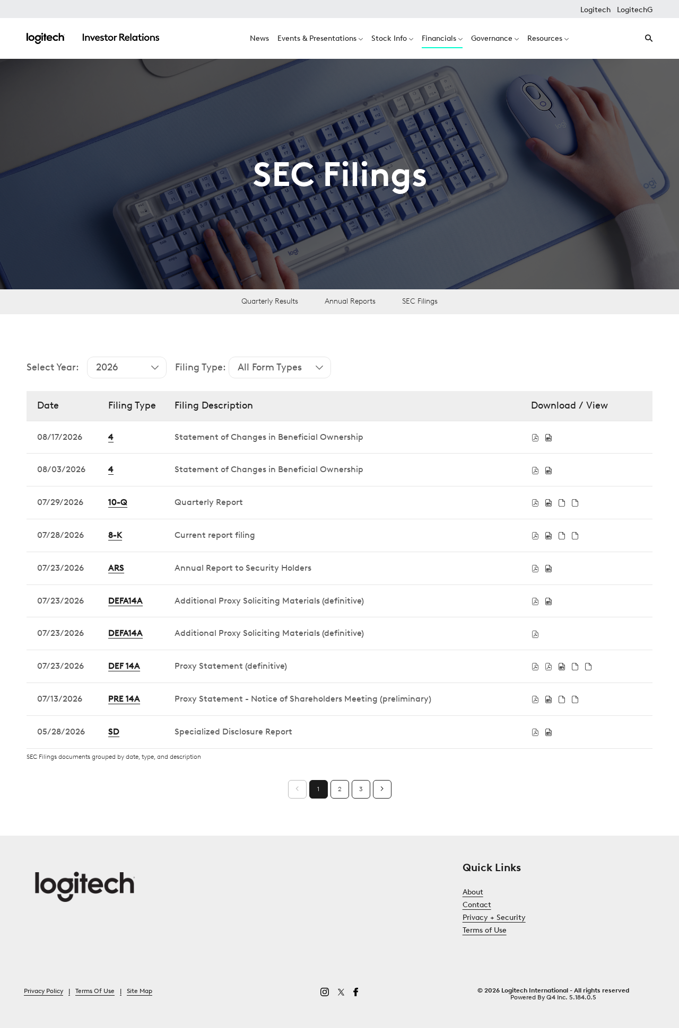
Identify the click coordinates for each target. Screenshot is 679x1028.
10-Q (117, 502)
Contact (490, 905)
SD (113, 731)
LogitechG (634, 9)
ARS (116, 568)
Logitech (595, 9)
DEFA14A (125, 601)
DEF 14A (124, 666)
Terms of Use (498, 930)
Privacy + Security (507, 917)
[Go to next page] (382, 789)
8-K (115, 535)
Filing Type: (200, 367)
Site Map (139, 991)
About (486, 892)
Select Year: (53, 367)
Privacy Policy (43, 991)
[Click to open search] (646, 38)
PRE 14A (124, 699)
